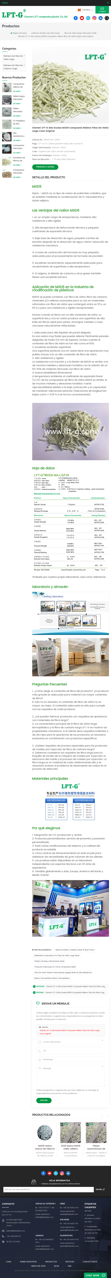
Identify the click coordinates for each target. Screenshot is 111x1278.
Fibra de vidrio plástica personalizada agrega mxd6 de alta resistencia (63, 972)
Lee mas (16, 91)
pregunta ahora (45, 167)
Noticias (70, 1261)
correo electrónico (102, 11)
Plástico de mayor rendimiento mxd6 (49, 961)
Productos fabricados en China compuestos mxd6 (55, 967)
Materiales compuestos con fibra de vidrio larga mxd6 (57, 955)
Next (107, 1116)
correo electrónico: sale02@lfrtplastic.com (69, 1229)
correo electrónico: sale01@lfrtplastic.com (44, 1216)
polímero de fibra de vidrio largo (45, 33)
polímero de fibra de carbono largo (13, 67)
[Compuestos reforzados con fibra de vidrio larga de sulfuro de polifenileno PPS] (7, 173)
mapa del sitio (38, 1266)
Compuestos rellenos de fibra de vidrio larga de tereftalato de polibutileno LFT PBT (19, 86)
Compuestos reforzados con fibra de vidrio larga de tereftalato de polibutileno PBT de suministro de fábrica (19, 147)
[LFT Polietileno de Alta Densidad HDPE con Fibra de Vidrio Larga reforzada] (7, 124)
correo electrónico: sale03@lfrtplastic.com (44, 1247)
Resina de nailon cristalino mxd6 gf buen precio (75, 950)
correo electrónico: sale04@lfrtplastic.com (69, 1244)
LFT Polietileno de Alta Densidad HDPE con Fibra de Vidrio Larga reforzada (19, 123)
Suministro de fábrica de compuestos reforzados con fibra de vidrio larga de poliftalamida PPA (19, 159)
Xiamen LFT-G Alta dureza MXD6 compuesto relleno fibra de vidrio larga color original (76, 986)
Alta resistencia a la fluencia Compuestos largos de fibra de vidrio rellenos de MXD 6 (19, 135)
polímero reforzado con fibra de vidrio (92, 1218)
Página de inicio (20, 33)
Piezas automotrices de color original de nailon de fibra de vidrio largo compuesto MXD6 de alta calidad (70, 1147)
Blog (56, 1266)
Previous (102, 1116)
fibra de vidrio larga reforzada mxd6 (80, 33)
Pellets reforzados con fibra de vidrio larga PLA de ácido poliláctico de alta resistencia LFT (19, 110)
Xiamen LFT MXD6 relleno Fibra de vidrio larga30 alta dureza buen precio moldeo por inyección (96, 1147)
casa (8, 1261)
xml (69, 1266)
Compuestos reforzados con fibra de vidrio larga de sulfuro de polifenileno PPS (19, 172)
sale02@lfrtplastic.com (15, 1231)
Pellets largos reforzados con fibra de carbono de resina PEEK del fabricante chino (19, 98)
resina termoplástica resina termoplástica (52, 978)
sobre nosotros (28, 1261)
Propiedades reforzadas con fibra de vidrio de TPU (93, 1229)
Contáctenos (90, 1261)
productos (51, 1261)
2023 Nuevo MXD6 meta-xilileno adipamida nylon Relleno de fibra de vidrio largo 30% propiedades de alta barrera (45, 1147)
